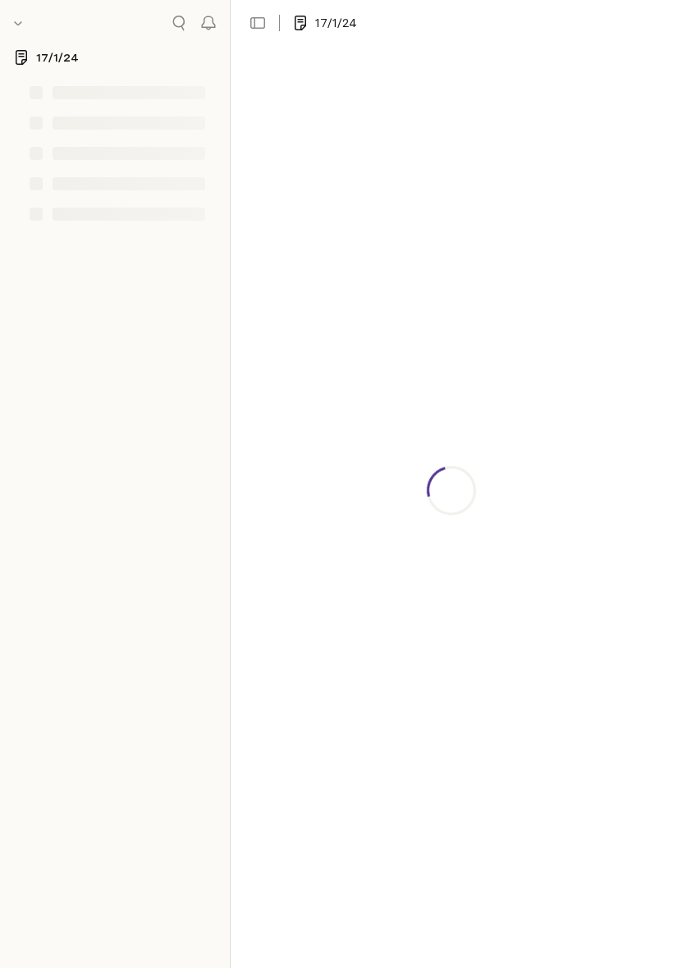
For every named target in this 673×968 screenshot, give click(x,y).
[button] (257, 22)
